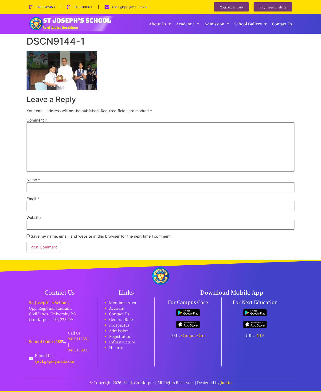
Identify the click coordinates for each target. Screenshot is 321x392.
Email (33, 199)
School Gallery (248, 24)
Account (117, 308)
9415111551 (78, 338)
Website (34, 217)
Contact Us (282, 24)
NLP (260, 335)
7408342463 (45, 6)
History (116, 347)
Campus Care (193, 335)
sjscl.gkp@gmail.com (129, 6)
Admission (214, 24)
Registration (120, 336)
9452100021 (83, 6)
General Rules (122, 319)
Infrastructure (122, 342)
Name (33, 180)
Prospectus (119, 325)
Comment (37, 120)
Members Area (122, 302)
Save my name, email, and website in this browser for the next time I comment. (101, 236)
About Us (157, 24)
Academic (185, 24)
